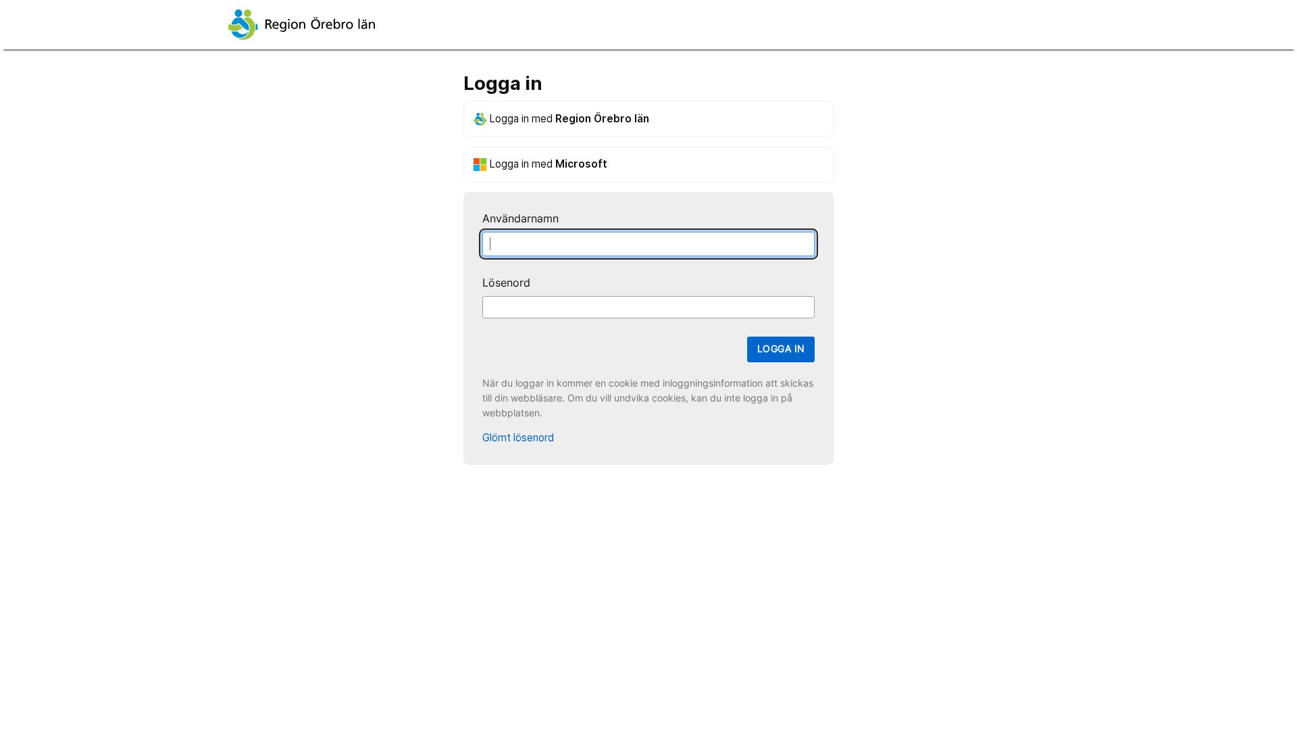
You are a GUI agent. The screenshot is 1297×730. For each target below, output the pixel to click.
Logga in (781, 348)
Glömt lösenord (518, 437)
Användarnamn (520, 218)
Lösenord (506, 282)
